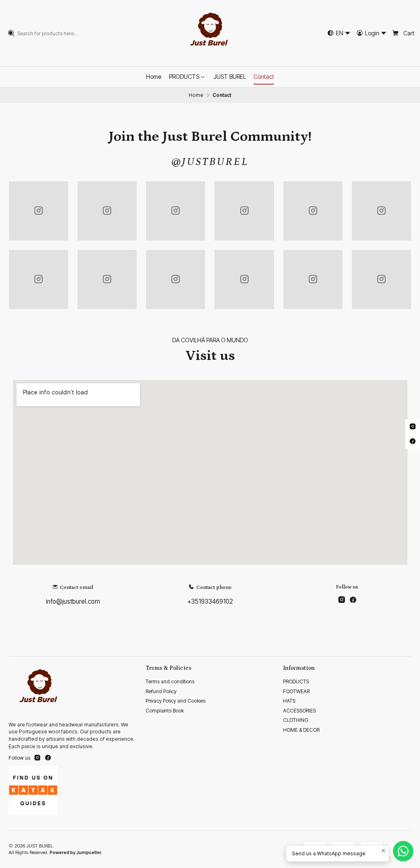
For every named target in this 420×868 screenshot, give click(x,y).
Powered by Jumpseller (75, 852)
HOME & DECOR (301, 730)
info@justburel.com (73, 601)
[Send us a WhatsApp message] (403, 851)
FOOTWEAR (296, 691)
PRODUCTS (296, 681)
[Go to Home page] (210, 33)
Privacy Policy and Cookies (175, 701)
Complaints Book (165, 711)
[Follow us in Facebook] (353, 600)
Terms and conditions (170, 681)
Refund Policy (161, 691)
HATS (289, 701)
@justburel (210, 162)
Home (196, 95)
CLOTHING (295, 720)
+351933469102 (210, 601)
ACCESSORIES (299, 711)
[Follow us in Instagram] (342, 600)
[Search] (11, 33)
